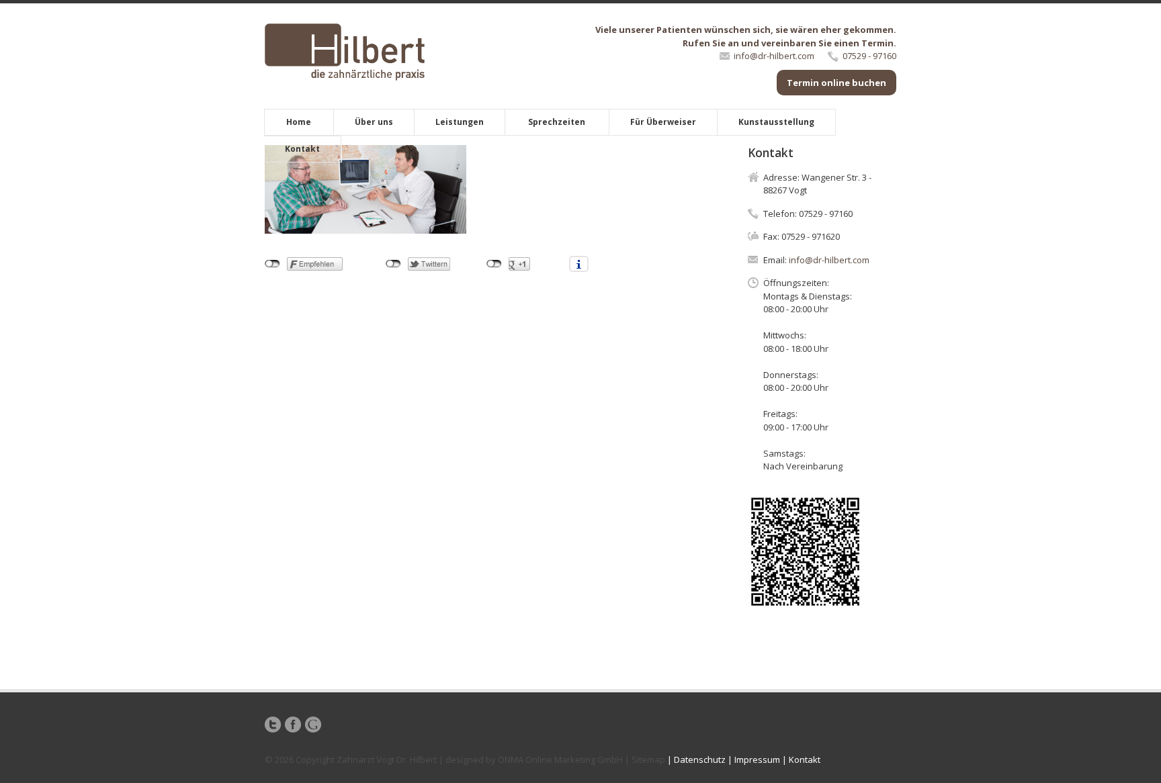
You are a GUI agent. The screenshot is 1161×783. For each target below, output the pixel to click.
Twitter (273, 725)
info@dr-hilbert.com (774, 56)
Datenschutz (700, 759)
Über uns (374, 122)
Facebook (293, 725)
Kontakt (302, 148)
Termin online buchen (836, 83)
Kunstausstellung (776, 122)
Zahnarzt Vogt (365, 759)
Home (298, 122)
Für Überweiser (663, 122)
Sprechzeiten (556, 122)
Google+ (313, 725)
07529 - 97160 (869, 56)
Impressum (757, 759)
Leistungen (459, 122)
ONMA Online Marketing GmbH (560, 759)
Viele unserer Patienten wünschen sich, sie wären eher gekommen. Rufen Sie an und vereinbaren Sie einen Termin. (745, 36)
